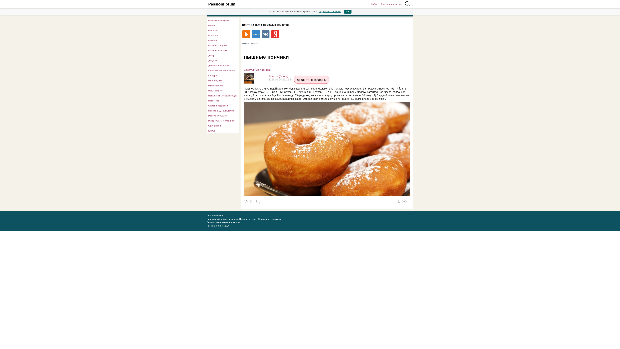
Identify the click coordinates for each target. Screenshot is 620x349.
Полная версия (215, 215)
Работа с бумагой (217, 115)
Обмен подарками (218, 105)
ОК (347, 12)
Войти (374, 4)
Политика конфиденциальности (223, 222)
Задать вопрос (230, 219)
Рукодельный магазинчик (221, 120)
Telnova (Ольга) (278, 76)
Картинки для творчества (221, 70)
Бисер (211, 25)
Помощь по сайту (248, 219)
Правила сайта (214, 219)
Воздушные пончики (257, 70)
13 (251, 201)
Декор (211, 55)
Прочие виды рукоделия (221, 110)
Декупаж (212, 60)
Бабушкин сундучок (218, 20)
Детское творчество (218, 65)
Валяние (212, 40)
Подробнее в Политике (330, 11)
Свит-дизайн (215, 125)
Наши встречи (215, 90)
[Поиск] (408, 4)
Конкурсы (213, 75)
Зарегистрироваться (391, 4)
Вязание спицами (217, 45)
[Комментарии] (259, 201)
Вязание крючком (217, 50)
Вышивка (213, 35)
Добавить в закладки (312, 79)
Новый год (213, 100)
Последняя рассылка (269, 219)
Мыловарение (215, 85)
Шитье (211, 130)
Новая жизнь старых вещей (222, 95)
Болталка (213, 30)
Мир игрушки (215, 80)
